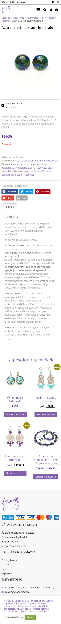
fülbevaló (29, 174)
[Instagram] (58, 2)
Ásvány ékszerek (35, 17)
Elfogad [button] (30, 617)
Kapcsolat (21, 2)
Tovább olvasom (15, 414)
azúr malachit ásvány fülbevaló (29, 167)
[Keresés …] (45, 10)
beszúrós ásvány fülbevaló (38, 171)
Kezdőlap (6, 17)
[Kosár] (56, 10)
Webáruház (18, 17)
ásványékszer (38, 164)
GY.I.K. (12, 2)
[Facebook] (53, 2)
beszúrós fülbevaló (12, 174)
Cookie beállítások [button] (13, 617)
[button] (38, 9)
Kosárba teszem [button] (46, 414)
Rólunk (5, 2)
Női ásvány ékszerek (46, 160)
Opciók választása (46, 476)
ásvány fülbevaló (20, 164)
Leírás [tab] (10, 206)
